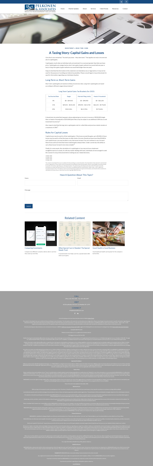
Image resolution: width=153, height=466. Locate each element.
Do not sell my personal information (120, 326)
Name (26, 178)
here (72, 335)
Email (79, 178)
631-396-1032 (73, 298)
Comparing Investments (33, 248)
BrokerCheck (91, 318)
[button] (62, 8)
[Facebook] (126, 2)
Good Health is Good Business (104, 248)
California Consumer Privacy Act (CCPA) (70, 326)
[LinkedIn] (121, 2)
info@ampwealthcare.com (76, 310)
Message (27, 190)
